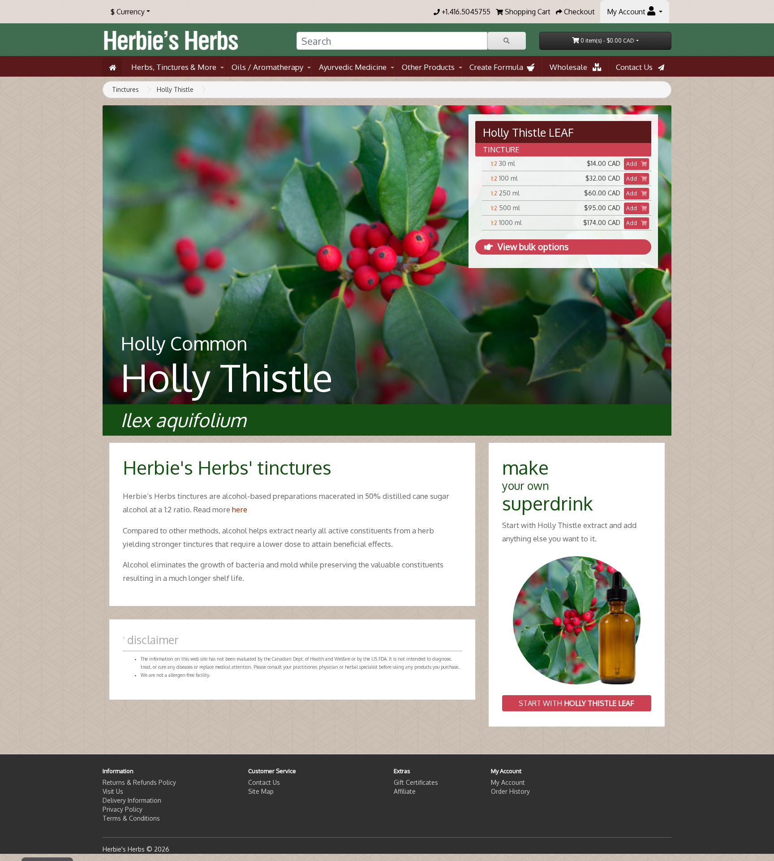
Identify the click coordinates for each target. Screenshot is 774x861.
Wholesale (571, 67)
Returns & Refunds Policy (139, 782)
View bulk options (533, 246)
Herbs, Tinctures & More (173, 67)
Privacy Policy (122, 809)
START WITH (576, 703)
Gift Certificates (416, 782)
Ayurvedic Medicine (353, 67)
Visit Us (113, 791)
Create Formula (498, 67)
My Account (508, 782)
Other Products (428, 67)
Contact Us (637, 67)
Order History (510, 791)
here (239, 509)
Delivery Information (132, 800)
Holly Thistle (175, 89)
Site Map (261, 791)
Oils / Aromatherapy (267, 67)
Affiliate (405, 791)
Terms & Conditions (131, 818)
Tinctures (125, 89)
